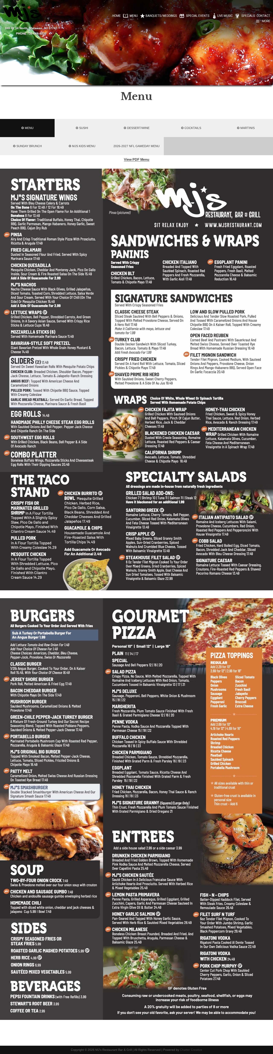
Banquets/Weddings (161, 15)
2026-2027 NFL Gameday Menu (136, 146)
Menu (134, 15)
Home (116, 15)
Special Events (197, 15)
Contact (263, 15)
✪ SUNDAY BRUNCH (27, 146)
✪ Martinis (246, 128)
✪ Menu (27, 128)
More (266, 21)
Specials (248, 15)
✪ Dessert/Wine (137, 128)
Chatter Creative (191, 1049)
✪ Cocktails (191, 128)
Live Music (225, 15)
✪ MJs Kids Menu (82, 146)
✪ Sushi (82, 128)
